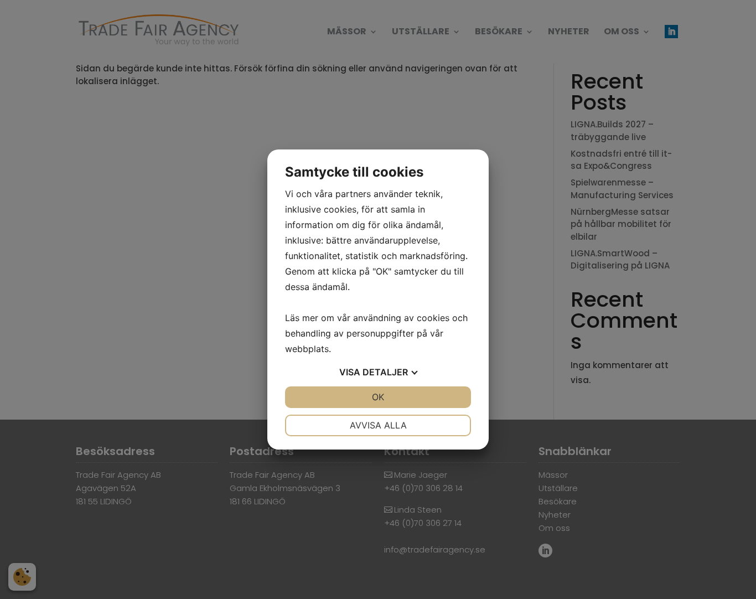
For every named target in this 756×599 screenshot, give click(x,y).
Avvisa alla (378, 425)
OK (378, 396)
